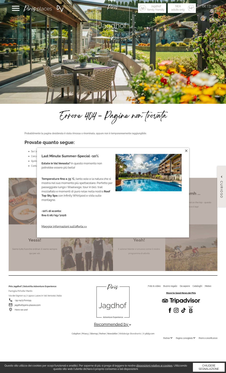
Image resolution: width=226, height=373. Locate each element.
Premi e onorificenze (208, 338)
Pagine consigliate (186, 338)
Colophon (76, 334)
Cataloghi (197, 286)
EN (215, 6)
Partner (102, 334)
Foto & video (154, 286)
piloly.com (149, 334)
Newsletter (112, 334)
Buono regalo (170, 286)
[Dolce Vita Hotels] (60, 8)
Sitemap (94, 334)
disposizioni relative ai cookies (154, 365)
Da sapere (185, 286)
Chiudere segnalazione (209, 367)
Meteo (208, 286)
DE (204, 6)
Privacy (85, 334)
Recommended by (113, 324)
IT (210, 6)
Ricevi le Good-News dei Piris (181, 293)
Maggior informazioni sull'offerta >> (64, 226)
